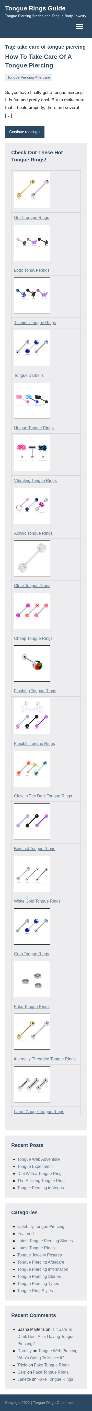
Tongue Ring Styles (35, 1291)
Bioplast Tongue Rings (34, 849)
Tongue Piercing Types (38, 1283)
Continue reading (23, 132)
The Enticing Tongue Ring (41, 1181)
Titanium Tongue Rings (35, 323)
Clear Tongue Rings (32, 586)
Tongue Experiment (35, 1166)
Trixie (22, 1365)
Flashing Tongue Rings (35, 691)
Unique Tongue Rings (34, 428)
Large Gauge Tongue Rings (39, 1112)
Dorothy (24, 1351)
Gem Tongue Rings (31, 954)
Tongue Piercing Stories (39, 1276)
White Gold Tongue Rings (37, 901)
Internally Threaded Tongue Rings (45, 1059)
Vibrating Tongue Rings (35, 480)
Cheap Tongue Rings (33, 638)
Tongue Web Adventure (38, 1159)
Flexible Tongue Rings (34, 743)
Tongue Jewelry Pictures (39, 1255)
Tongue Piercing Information (42, 1269)
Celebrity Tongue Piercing (40, 1226)
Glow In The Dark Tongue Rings (43, 796)
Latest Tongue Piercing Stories (45, 1241)
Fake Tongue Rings (32, 1006)
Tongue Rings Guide (35, 8)
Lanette (24, 1379)
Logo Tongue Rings (32, 270)
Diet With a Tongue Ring (39, 1173)
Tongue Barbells (29, 375)
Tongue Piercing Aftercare (28, 77)
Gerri (21, 1372)
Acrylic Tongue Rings (33, 533)
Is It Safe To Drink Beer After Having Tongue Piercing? (46, 1336)
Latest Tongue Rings (36, 1248)
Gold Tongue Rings (31, 217)
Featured (25, 1234)
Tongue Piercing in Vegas (40, 1188)
